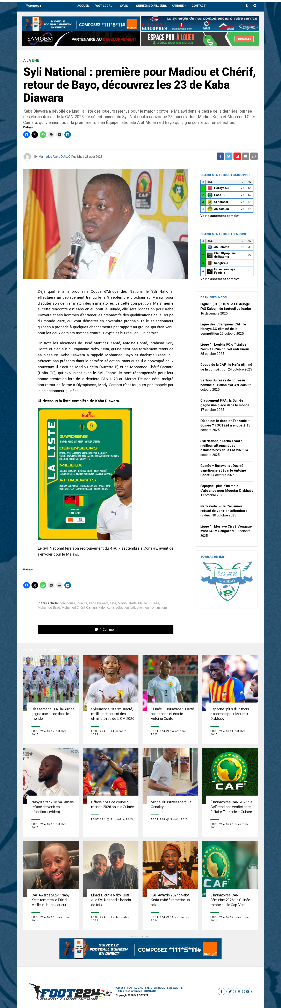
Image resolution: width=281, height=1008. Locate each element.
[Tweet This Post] (228, 156)
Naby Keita (106, 607)
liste (113, 603)
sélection (122, 607)
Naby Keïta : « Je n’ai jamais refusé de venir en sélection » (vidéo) (223, 510)
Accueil (83, 5)
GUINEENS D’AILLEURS (151, 5)
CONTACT (199, 5)
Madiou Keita (127, 603)
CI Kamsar (221, 202)
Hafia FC (219, 195)
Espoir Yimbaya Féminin (224, 271)
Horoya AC (221, 188)
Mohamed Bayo (49, 607)
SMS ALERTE (174, 987)
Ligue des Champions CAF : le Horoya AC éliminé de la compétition (223, 329)
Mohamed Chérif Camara (79, 607)
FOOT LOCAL (103, 5)
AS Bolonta (221, 247)
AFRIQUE (178, 5)
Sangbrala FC (223, 263)
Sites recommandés (130, 991)
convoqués (67, 603)
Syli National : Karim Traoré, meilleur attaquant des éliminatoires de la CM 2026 (221, 445)
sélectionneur (140, 607)
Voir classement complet (219, 216)
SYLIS (124, 5)
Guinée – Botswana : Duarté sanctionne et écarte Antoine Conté (223, 470)
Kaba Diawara (98, 603)
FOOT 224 (38, 731)
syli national (159, 607)
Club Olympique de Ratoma (225, 255)
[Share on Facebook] (220, 156)
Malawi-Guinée (148, 603)
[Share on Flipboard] (237, 156)
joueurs (82, 603)
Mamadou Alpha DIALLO (54, 156)
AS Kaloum (221, 209)
